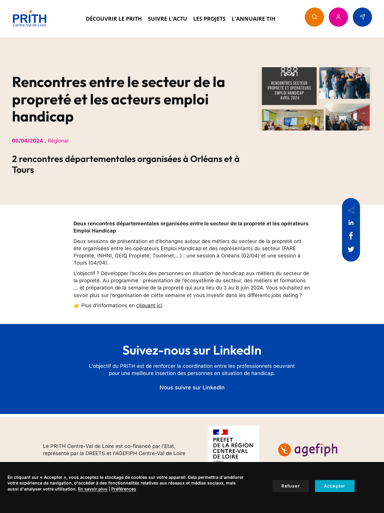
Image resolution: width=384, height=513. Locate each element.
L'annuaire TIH (253, 19)
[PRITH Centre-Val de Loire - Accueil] (29, 19)
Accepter (335, 485)
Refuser (290, 485)
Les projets (209, 19)
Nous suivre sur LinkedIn (192, 387)
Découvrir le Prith (114, 19)
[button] (314, 17)
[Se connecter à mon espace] (338, 17)
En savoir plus (92, 488)
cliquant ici (149, 305)
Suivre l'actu (167, 19)
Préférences (123, 488)
